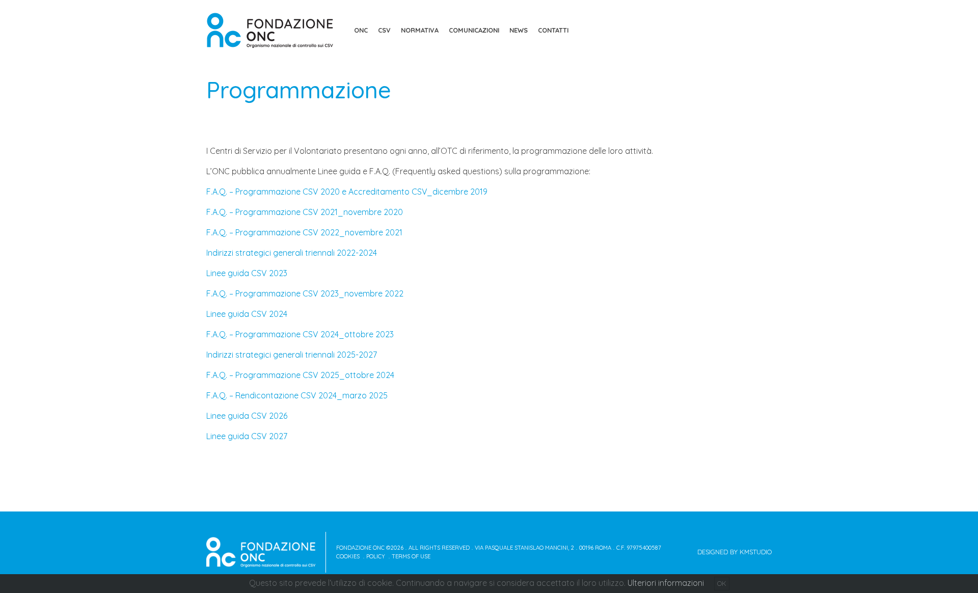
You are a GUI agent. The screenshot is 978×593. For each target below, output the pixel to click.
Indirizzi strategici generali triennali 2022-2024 (291, 253)
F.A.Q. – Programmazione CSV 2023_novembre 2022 (304, 293)
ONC (361, 30)
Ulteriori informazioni (666, 583)
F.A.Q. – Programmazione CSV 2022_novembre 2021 (304, 232)
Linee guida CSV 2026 (246, 416)
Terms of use (411, 556)
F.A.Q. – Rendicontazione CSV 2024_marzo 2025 (297, 395)
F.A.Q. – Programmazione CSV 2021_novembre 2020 (304, 212)
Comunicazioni (474, 30)
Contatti (553, 30)
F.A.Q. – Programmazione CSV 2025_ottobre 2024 (300, 375)
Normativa (420, 30)
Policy (375, 556)
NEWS (518, 30)
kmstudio (756, 552)
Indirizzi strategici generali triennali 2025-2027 (291, 354)
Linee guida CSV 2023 (246, 273)
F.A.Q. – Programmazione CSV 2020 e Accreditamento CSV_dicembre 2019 (346, 191)
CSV (384, 30)
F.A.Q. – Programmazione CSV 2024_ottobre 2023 (300, 334)
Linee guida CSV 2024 (246, 314)
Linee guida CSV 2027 (246, 436)
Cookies (348, 556)
